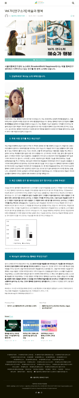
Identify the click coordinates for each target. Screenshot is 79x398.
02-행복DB (30, 357)
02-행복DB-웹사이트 (58, 359)
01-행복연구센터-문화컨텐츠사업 (44, 355)
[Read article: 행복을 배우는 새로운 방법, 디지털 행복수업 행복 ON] (13, 325)
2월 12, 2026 (9, 340)
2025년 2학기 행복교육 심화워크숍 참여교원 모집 (30, 336)
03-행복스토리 (31, 362)
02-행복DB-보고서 (19, 359)
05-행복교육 (24, 367)
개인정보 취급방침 (38, 369)
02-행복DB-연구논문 (44, 359)
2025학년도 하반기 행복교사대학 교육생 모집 (48, 336)
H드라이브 (28, 369)
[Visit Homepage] (39, 3)
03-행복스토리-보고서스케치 (45, 362)
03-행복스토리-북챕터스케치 (63, 362)
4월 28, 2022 (32, 16)
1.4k (15, 340)
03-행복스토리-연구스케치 (12, 364)
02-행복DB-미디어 (62, 357)
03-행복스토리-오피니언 (28, 364)
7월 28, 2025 (27, 340)
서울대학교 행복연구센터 (18, 16)
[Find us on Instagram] (41, 392)
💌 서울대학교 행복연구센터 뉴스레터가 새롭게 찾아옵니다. (51, 371)
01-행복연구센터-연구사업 (18, 357)
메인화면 (47, 369)
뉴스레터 (40, 16)
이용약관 (60, 369)
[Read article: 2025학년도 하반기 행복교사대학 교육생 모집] (49, 325)
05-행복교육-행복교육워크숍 (15, 369)
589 (33, 340)
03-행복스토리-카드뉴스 (44, 364)
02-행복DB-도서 (39, 357)
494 (51, 340)
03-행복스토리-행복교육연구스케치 (62, 364)
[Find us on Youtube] (39, 392)
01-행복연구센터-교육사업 (26, 355)
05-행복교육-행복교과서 (36, 367)
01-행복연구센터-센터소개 (62, 355)
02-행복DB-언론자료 (31, 359)
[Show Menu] (6, 3)
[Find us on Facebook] (36, 392)
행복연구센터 (21, 371)
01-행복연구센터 (12, 355)
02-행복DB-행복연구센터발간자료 (16, 362)
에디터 (54, 369)
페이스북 (13, 371)
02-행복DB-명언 (50, 357)
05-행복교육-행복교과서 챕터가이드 (55, 367)
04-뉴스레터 (15, 367)
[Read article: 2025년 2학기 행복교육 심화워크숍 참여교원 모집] (31, 325)
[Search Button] (73, 3)
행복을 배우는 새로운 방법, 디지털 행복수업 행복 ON (12, 336)
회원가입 (29, 371)
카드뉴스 (67, 369)
